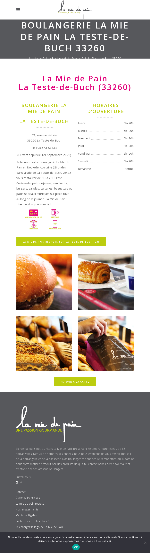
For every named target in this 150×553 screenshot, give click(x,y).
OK (76, 547)
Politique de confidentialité (32, 521)
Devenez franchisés (28, 498)
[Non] (145, 543)
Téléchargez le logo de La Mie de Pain (39, 527)
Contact (21, 492)
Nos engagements (27, 509)
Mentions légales (26, 515)
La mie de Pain (38, 58)
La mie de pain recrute (30, 503)
